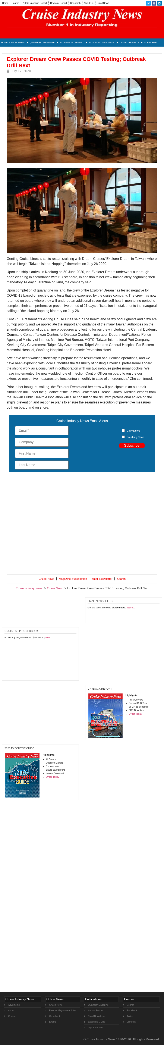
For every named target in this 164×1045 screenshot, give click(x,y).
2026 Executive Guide (101, 42)
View (47, 637)
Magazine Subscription (73, 578)
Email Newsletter (101, 578)
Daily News (133, 430)
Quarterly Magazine (42, 42)
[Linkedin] (159, 3)
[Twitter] (148, 3)
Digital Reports (129, 42)
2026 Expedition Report (35, 3)
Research (75, 3)
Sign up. (130, 607)
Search (15, 3)
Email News (103, 3)
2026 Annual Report (72, 42)
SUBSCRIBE (150, 42)
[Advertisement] (82, 524)
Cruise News (17, 42)
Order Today (135, 713)
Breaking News (135, 437)
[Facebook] (154, 3)
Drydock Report (58, 3)
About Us (89, 3)
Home (5, 3)
